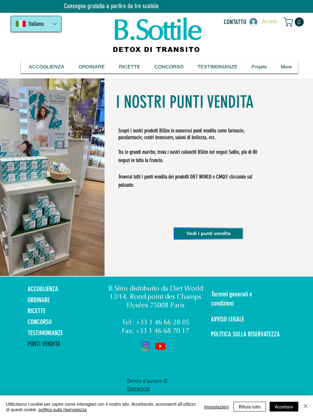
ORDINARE (39, 300)
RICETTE (37, 311)
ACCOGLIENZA (43, 289)
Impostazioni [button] (216, 407)
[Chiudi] (305, 406)
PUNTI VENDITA (44, 344)
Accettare (284, 407)
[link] (295, 22)
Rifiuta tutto (250, 407)
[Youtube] (160, 346)
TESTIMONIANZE (45, 333)
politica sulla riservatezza (63, 409)
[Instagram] (145, 346)
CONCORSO (40, 322)
